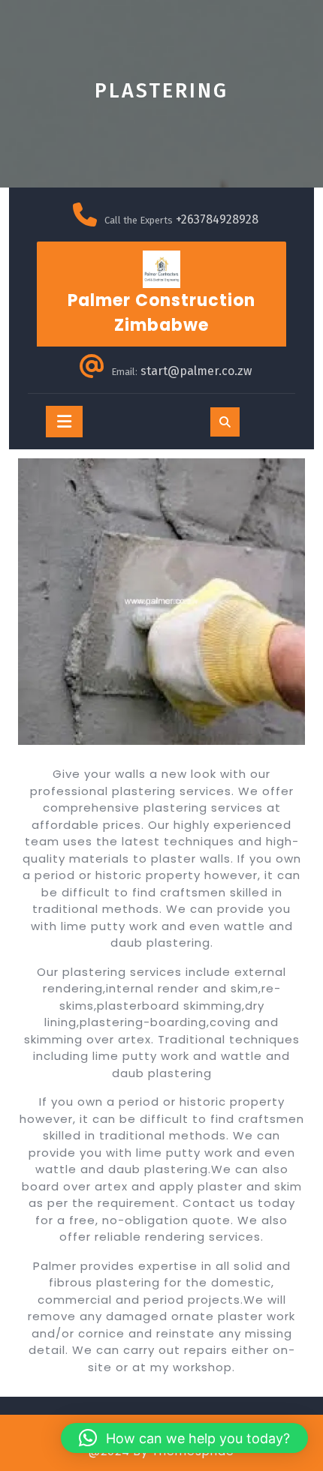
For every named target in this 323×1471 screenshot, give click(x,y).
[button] (184, 1438)
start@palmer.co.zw (196, 371)
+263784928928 (217, 219)
